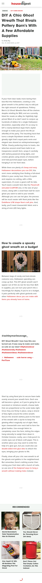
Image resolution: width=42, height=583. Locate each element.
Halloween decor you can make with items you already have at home (20, 298)
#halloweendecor (25, 352)
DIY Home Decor (17, 11)
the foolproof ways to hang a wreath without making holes (20, 469)
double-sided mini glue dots (13, 448)
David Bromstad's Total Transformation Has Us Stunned (10, 534)
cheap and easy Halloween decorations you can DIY (19, 169)
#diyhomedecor (27, 346)
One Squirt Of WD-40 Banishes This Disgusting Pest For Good (9, 565)
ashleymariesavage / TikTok (31, 270)
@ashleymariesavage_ (15, 336)
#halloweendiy (8, 349)
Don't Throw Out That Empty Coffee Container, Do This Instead (30, 565)
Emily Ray (7, 41)
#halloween (20, 349)
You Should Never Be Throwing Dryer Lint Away (30, 534)
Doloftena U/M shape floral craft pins (17, 202)
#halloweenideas (9, 352)
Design (5, 11)
